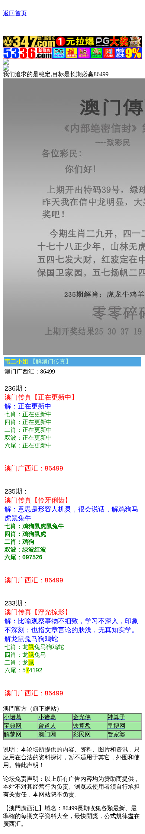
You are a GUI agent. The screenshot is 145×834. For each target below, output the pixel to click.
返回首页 (15, 13)
